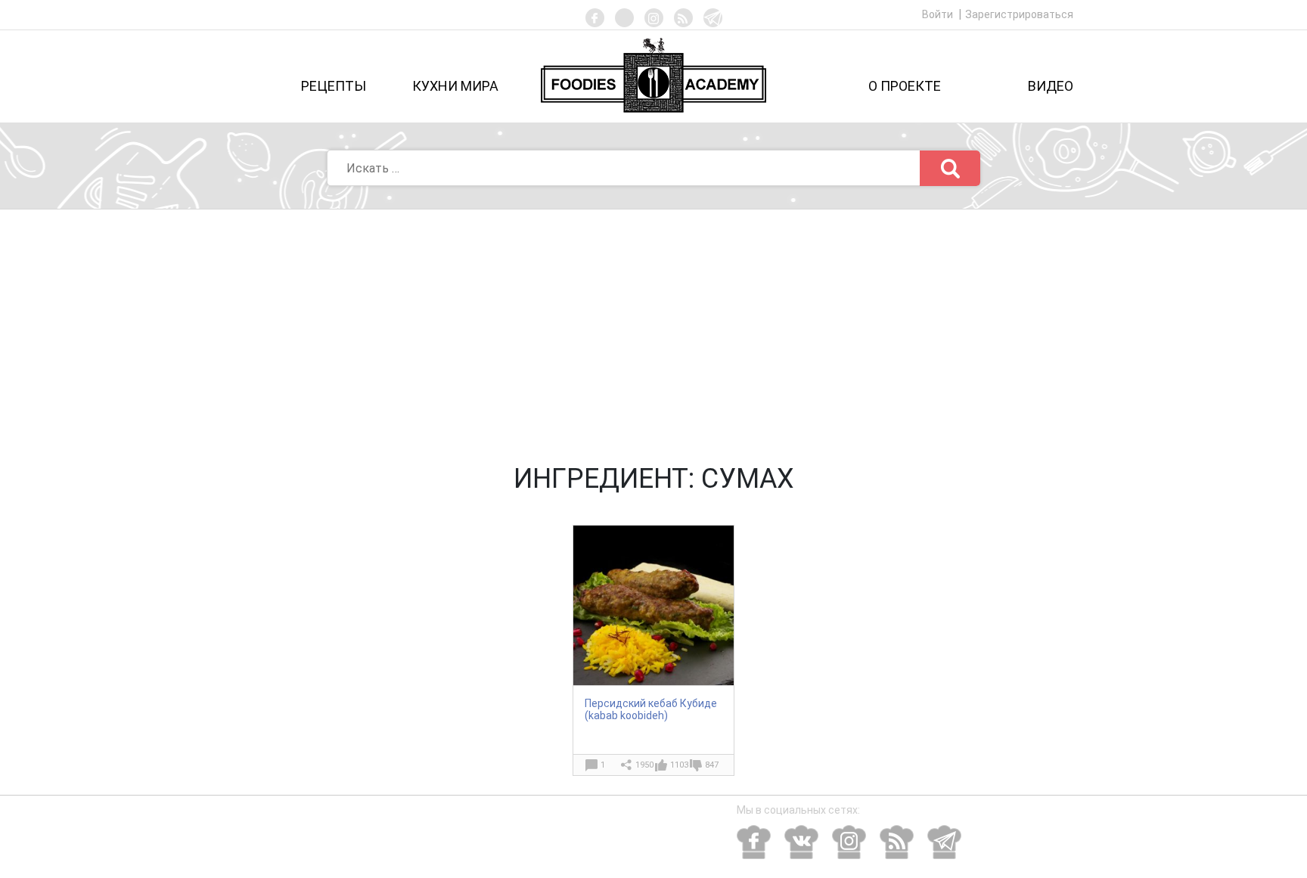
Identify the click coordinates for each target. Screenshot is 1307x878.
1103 (679, 765)
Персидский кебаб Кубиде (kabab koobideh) (651, 709)
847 (712, 765)
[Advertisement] (653, 323)
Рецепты (333, 86)
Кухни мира (455, 86)
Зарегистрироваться (1019, 14)
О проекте (904, 86)
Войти (938, 14)
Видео (1050, 86)
